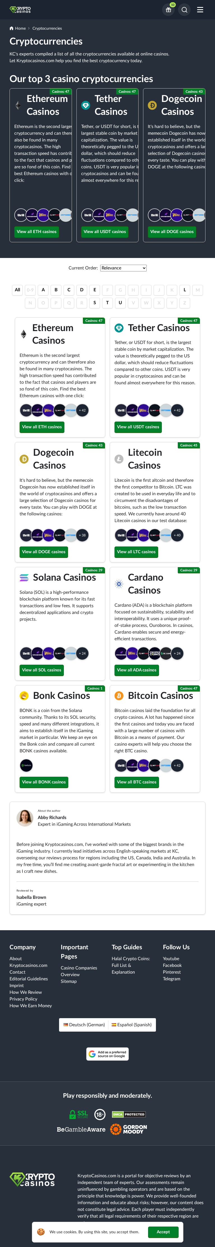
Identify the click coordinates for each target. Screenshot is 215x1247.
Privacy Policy (23, 999)
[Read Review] (21, 215)
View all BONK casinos (44, 782)
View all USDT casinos (105, 232)
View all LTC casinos (136, 552)
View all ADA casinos (136, 670)
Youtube (171, 959)
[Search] (184, 9)
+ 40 (177, 535)
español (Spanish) (134, 1025)
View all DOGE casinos (172, 232)
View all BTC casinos (136, 782)
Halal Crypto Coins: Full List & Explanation (131, 965)
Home (20, 29)
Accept (163, 1232)
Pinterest (172, 972)
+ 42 (82, 410)
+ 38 (82, 535)
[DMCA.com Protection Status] (129, 1114)
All (17, 290)
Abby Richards (52, 817)
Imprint (17, 985)
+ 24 (82, 653)
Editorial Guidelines (29, 979)
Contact (17, 972)
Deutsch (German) (87, 1025)
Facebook (172, 965)
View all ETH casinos (37, 232)
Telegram (171, 979)
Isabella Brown (31, 897)
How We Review (26, 992)
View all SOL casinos (41, 670)
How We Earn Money (31, 1006)
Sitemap (69, 981)
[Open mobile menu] (200, 9)
